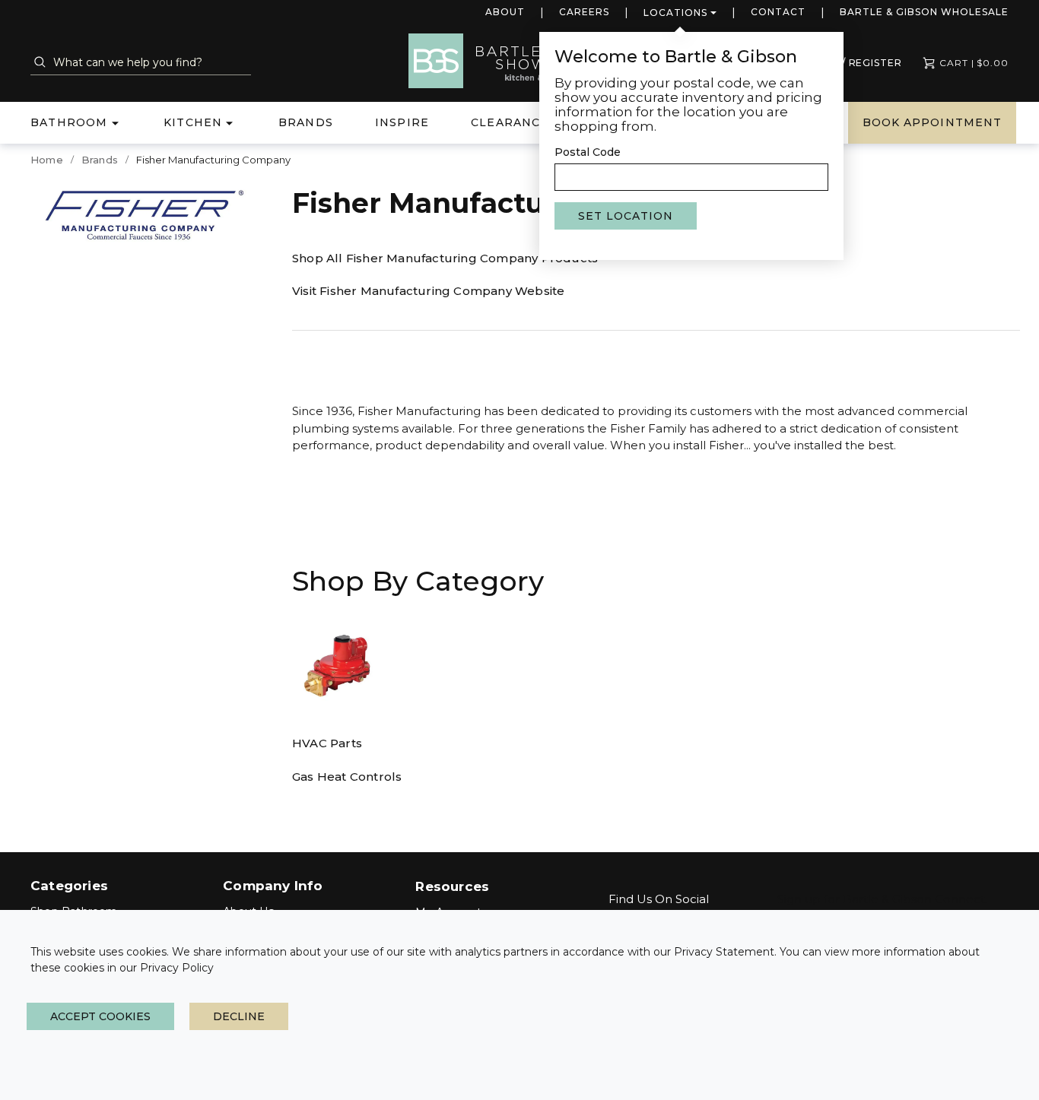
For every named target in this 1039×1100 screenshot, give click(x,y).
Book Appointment (932, 122)
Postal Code (587, 152)
